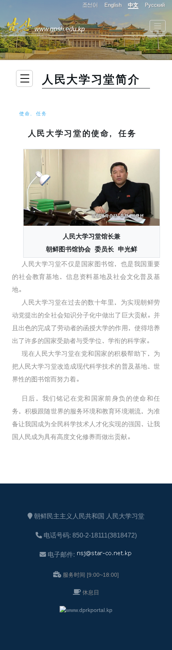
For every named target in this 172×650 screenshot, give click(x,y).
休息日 (90, 592)
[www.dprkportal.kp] (86, 610)
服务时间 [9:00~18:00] (91, 575)
